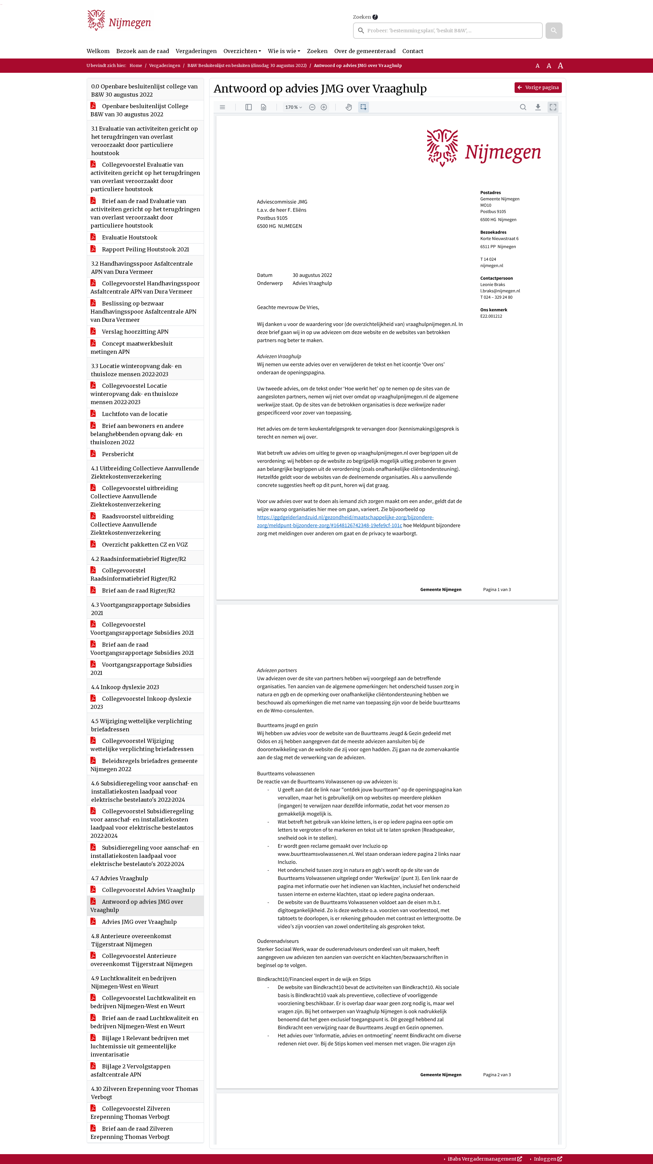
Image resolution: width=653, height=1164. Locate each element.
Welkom (98, 51)
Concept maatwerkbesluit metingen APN (131, 347)
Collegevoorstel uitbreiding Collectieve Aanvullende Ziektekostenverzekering (134, 496)
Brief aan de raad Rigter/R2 (138, 590)
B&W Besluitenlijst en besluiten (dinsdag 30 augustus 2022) (247, 65)
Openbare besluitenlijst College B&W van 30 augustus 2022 (139, 110)
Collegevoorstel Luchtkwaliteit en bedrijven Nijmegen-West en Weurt (143, 1002)
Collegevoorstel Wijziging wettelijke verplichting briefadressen (142, 744)
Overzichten (240, 51)
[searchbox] (448, 30)
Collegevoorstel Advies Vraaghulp (148, 889)
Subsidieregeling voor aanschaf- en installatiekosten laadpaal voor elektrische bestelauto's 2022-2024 (144, 855)
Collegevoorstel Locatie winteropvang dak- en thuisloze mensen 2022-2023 (134, 393)
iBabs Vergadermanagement (482, 1159)
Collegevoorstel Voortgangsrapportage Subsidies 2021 (142, 628)
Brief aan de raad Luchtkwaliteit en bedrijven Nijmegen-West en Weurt (144, 1022)
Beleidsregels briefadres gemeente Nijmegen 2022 (144, 765)
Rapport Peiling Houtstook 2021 (145, 249)
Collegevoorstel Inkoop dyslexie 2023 (140, 702)
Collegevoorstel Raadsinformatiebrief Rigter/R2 (133, 574)
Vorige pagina (541, 87)
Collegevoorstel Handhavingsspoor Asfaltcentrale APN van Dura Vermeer (145, 287)
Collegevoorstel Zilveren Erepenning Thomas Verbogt (130, 1112)
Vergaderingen (196, 51)
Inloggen (545, 1159)
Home (136, 65)
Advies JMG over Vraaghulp (139, 921)
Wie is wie (282, 51)
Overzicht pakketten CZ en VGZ (144, 544)
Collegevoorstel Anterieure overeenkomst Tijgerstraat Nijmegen (141, 959)
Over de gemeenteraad (365, 51)
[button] (554, 30)
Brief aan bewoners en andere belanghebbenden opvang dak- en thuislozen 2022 (137, 434)
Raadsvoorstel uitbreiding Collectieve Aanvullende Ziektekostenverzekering (131, 524)
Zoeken (362, 17)
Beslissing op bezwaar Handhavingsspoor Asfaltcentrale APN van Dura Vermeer (143, 311)
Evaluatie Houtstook (129, 237)
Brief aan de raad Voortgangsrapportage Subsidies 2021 (142, 648)
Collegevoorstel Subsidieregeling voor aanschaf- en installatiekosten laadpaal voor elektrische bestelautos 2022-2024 (142, 823)
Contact (412, 51)
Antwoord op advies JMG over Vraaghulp (136, 905)
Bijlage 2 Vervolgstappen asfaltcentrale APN (130, 1070)
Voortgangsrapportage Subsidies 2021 (141, 668)
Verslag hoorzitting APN (134, 331)
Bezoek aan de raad (142, 51)
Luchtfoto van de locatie (134, 414)
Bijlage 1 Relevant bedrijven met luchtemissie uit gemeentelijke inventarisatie (139, 1046)
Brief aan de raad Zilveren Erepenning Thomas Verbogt (131, 1132)
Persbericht (117, 454)
